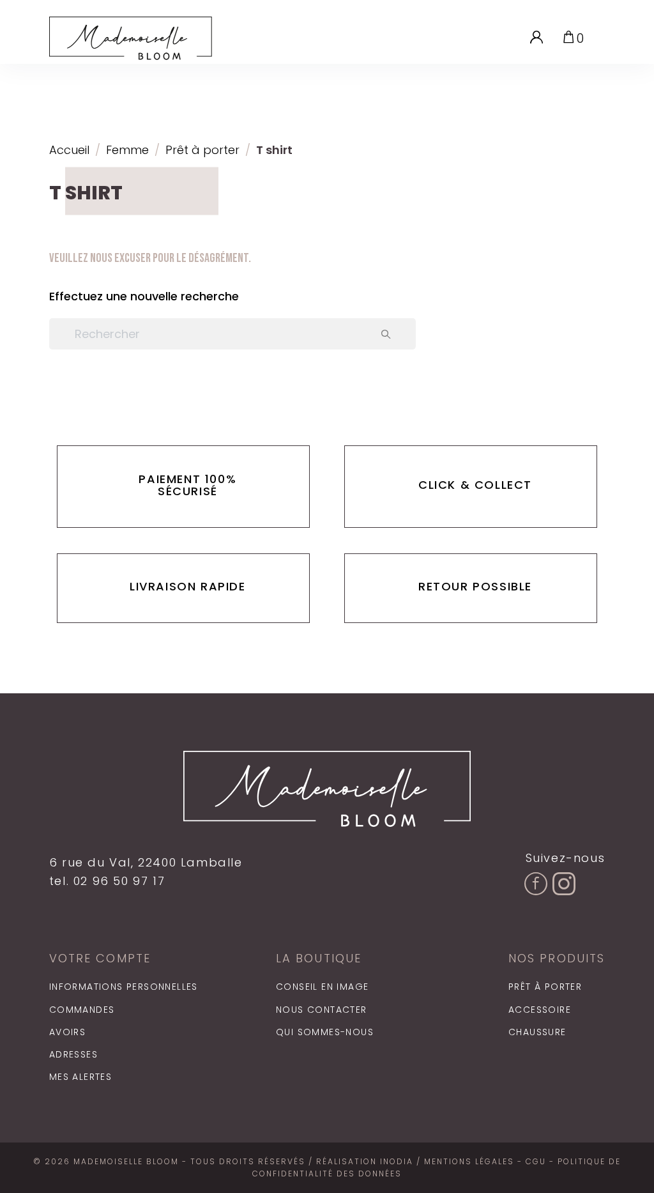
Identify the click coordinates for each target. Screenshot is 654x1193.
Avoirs (67, 1032)
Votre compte (100, 958)
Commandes (82, 1009)
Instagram (565, 915)
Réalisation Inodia (364, 1161)
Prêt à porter (545, 986)
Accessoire (539, 1009)
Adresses (73, 1054)
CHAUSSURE (537, 1032)
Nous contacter (321, 1009)
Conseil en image (322, 986)
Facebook (537, 915)
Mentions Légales (469, 1161)
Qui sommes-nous (325, 1032)
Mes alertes (80, 1076)
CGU (536, 1161)
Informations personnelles (123, 986)
